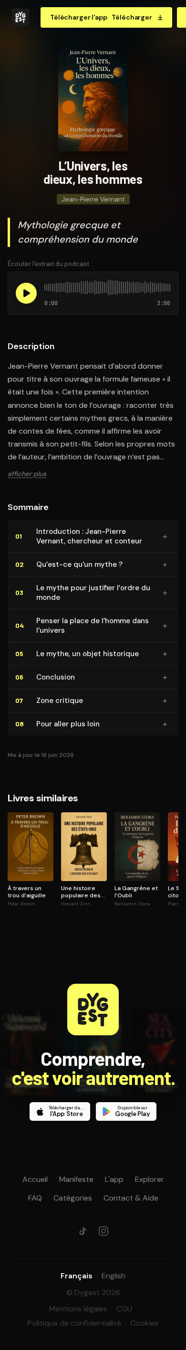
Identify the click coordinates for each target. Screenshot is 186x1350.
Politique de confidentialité (74, 1323)
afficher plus (27, 473)
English (113, 1276)
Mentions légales (78, 1309)
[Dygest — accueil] (20, 17)
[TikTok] (82, 1231)
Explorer (149, 1179)
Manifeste (76, 1179)
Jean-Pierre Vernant (93, 199)
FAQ (35, 1198)
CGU (124, 1309)
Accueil (35, 1179)
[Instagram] (103, 1231)
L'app (114, 1179)
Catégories (72, 1198)
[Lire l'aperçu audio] (26, 293)
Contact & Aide (130, 1198)
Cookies (144, 1323)
